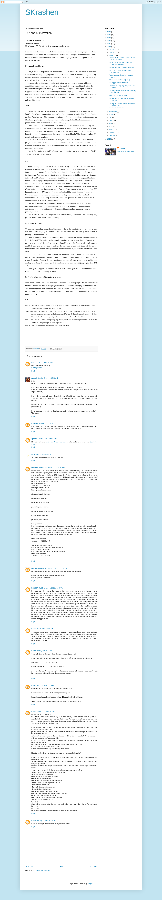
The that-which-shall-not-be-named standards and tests (121, 63)
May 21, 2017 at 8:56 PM (47, 423)
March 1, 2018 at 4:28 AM (48, 439)
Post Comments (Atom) (42, 870)
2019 (109, 32)
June (111, 120)
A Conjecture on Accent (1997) (119, 80)
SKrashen (41, 12)
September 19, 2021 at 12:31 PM (56, 568)
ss (32, 454)
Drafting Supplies (37, 368)
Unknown (34, 423)
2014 (109, 47)
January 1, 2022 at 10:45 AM (53, 588)
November (113, 52)
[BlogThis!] (53, 349)
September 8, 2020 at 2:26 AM (55, 468)
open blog (34, 439)
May (110, 123)
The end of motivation (116, 108)
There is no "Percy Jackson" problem (121, 67)
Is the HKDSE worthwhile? (118, 95)
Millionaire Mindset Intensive (56, 442)
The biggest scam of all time (118, 83)
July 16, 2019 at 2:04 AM (42, 454)
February (112, 132)
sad (32, 362)
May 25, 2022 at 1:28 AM (45, 629)
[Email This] (51, 349)
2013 (109, 139)
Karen (33, 629)
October (112, 55)
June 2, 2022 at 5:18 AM (45, 651)
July (110, 118)
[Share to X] (56, 349)
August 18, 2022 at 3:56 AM (46, 711)
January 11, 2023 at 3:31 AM (46, 821)
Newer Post (30, 866)
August (111, 115)
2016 (109, 41)
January (112, 135)
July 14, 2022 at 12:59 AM (45, 685)
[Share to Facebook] (58, 349)
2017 (109, 38)
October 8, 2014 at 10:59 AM (48, 378)
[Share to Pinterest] (60, 349)
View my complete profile (125, 151)
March (111, 129)
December (113, 49)
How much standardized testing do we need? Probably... (122, 59)
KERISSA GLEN (37, 588)
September (113, 112)
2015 (109, 44)
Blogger (90, 884)
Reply (33, 371)
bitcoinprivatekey (37, 468)
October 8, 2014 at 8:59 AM (44, 362)
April (111, 126)
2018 (109, 35)
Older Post (93, 866)
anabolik (34, 378)
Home (62, 866)
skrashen (123, 148)
